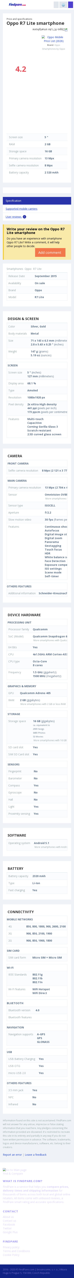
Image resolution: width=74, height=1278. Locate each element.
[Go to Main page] (37, 1170)
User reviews (15, 217)
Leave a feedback (35, 1154)
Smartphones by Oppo (53, 48)
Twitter (7, 1228)
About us (8, 1217)
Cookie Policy (11, 1255)
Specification (13, 200)
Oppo (57, 45)
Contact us (9, 1220)
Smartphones (15, 269)
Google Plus (10, 1232)
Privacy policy (11, 1247)
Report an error (12, 1154)
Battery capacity (19, 172)
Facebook (9, 1224)
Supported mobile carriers (21, 208)
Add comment (50, 252)
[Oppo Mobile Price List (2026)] (53, 39)
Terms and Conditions (16, 1251)
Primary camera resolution (25, 158)
